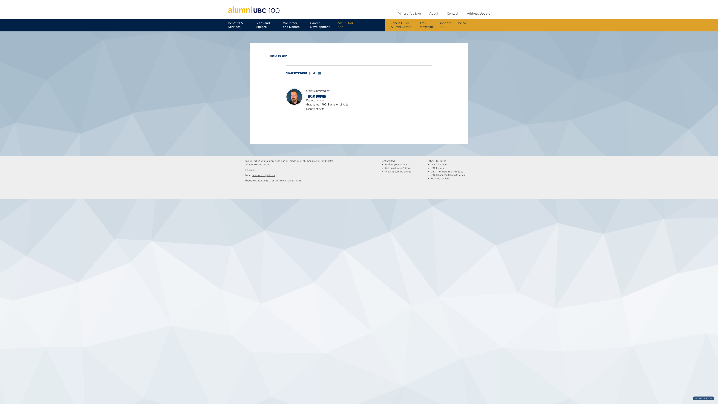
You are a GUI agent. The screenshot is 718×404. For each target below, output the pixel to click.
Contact (452, 13)
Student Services (440, 178)
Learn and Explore (263, 25)
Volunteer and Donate (291, 25)
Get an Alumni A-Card (398, 168)
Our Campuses (439, 164)
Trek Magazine (427, 25)
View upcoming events (398, 171)
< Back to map (278, 56)
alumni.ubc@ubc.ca (263, 175)
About (433, 13)
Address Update (478, 13)
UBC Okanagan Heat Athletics (448, 175)
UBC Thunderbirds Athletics (447, 171)
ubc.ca (461, 23)
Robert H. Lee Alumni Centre (401, 25)
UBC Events (437, 168)
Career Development (320, 25)
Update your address (397, 164)
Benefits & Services (235, 25)
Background (703, 398)
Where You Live (409, 13)
